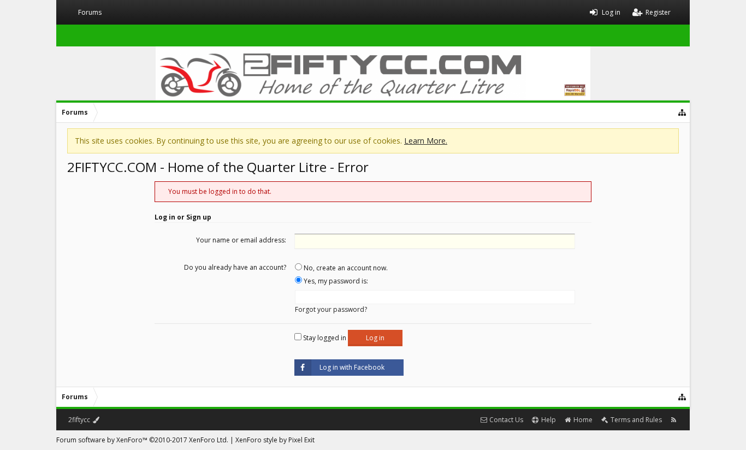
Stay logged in (323, 337)
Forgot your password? (331, 309)
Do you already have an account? (235, 267)
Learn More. (425, 140)
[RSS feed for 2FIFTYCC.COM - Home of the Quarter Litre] (674, 419)
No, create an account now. (345, 268)
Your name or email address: (241, 240)
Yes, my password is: (335, 281)
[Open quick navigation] (682, 112)
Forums (90, 12)
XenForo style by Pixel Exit (275, 440)
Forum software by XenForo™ (142, 440)
